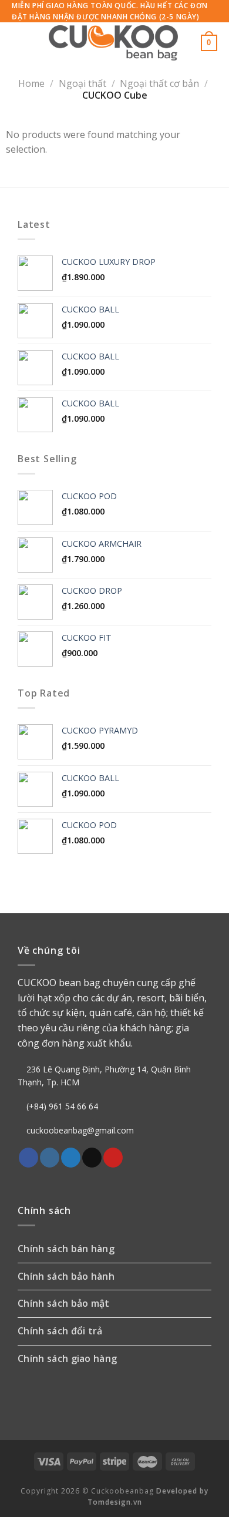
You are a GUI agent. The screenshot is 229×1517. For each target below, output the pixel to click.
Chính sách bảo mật (64, 1303)
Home (31, 83)
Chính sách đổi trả (60, 1330)
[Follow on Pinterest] (113, 1158)
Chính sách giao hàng (67, 1358)
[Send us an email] (92, 1158)
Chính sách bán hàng (66, 1248)
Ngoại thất (82, 83)
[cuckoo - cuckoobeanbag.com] (113, 42)
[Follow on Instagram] (49, 1158)
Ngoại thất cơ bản (159, 83)
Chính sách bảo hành (66, 1276)
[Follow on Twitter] (70, 1158)
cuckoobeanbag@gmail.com (80, 1130)
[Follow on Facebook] (28, 1158)
